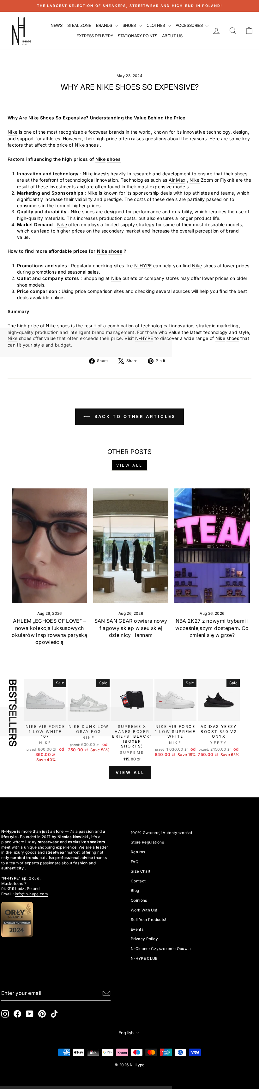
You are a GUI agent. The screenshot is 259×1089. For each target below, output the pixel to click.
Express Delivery (94, 35)
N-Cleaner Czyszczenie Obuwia (161, 948)
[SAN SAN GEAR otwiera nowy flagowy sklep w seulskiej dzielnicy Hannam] (130, 546)
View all (129, 465)
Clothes (156, 25)
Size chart (141, 871)
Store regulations (147, 842)
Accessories (190, 25)
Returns (138, 852)
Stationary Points (137, 35)
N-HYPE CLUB (144, 958)
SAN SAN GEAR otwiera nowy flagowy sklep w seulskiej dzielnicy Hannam (130, 628)
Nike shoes (87, 145)
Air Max (177, 180)
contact (138, 881)
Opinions (139, 900)
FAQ (134, 861)
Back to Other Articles (134, 416)
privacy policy (144, 938)
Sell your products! (148, 919)
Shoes (130, 25)
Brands (104, 25)
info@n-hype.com (31, 894)
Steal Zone (79, 25)
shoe (22, 284)
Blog (135, 890)
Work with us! (144, 910)
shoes (114, 159)
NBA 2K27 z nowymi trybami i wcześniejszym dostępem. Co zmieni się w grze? (212, 628)
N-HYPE (143, 265)
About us (172, 35)
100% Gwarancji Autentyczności (161, 832)
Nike (33, 117)
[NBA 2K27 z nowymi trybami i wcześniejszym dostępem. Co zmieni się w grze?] (212, 546)
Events (137, 929)
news (56, 25)
